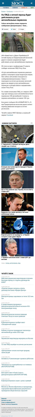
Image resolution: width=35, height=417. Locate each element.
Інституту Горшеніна (11, 404)
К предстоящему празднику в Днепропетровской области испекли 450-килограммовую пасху (15, 306)
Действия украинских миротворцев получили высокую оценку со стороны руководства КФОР (16, 280)
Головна (6, 8)
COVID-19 (24, 8)
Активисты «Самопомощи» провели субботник (17, 358)
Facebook (10, 115)
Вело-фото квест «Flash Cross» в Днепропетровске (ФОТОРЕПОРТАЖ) (14, 374)
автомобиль (13, 263)
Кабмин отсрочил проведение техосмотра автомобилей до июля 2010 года (15, 331)
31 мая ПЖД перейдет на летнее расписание (16, 344)
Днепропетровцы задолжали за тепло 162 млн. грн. (17, 297)
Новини (15, 8)
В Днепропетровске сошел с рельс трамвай (16, 381)
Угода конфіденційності (8, 402)
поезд (7, 263)
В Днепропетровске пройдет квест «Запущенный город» (13, 323)
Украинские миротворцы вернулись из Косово (17, 338)
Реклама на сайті (6, 400)
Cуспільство (10, 11)
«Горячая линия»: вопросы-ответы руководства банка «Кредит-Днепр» (13, 289)
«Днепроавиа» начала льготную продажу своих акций (15, 351)
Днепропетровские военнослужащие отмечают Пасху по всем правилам (14, 315)
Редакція (3, 398)
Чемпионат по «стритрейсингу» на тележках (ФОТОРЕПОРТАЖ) (16, 366)
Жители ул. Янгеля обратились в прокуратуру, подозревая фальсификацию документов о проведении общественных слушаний (16, 389)
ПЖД (19, 263)
